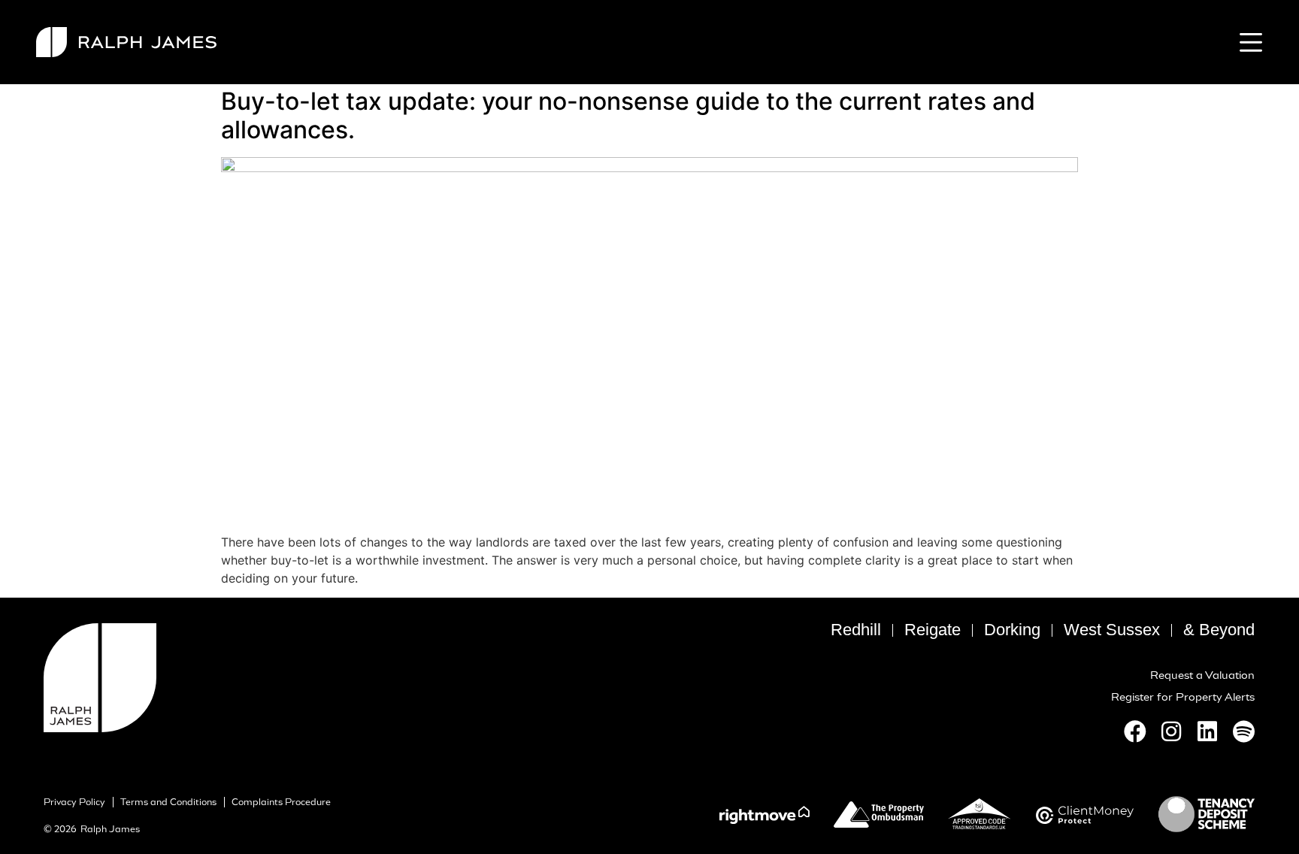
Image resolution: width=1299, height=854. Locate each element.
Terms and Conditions (168, 802)
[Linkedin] (1207, 731)
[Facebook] (1135, 731)
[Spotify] (1243, 731)
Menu (1248, 42)
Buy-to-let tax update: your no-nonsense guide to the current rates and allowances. (628, 115)
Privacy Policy (74, 802)
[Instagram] (1171, 731)
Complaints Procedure (281, 802)
